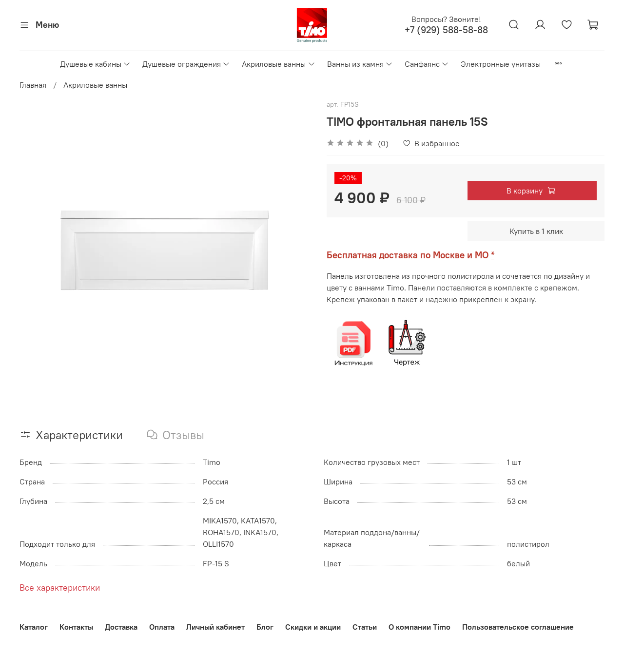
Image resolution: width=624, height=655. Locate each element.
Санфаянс (422, 64)
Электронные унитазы (501, 64)
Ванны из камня (355, 64)
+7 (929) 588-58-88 (446, 30)
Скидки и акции (313, 627)
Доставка (121, 627)
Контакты (76, 627)
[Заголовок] (353, 342)
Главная (33, 85)
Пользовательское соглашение (518, 627)
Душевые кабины (90, 64)
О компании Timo (419, 627)
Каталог (34, 627)
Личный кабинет (215, 627)
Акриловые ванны (274, 64)
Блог (264, 627)
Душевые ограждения (181, 64)
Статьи (364, 627)
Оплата (162, 627)
